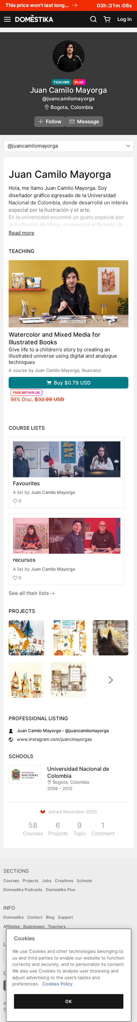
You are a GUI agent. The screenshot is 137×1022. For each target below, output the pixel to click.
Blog (50, 917)
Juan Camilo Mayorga (53, 492)
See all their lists (29, 593)
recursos (24, 559)
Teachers (57, 926)
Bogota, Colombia (72, 107)
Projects (30, 880)
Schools (84, 880)
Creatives (64, 880)
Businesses (33, 926)
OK (68, 1001)
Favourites (26, 483)
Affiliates (11, 926)
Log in (124, 19)
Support (65, 917)
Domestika (13, 917)
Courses (11, 880)
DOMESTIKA (33, 19)
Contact (34, 917)
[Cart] (106, 19)
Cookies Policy (57, 983)
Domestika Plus (60, 889)
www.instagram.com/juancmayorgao (54, 739)
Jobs (46, 880)
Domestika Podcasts (22, 889)
